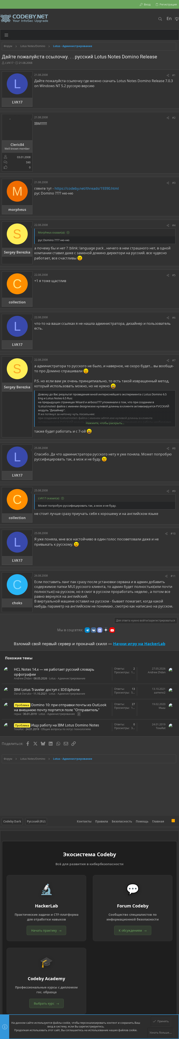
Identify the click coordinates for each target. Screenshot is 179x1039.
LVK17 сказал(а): (49, 498)
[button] (6, 35)
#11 (173, 576)
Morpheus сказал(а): (51, 232)
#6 (174, 318)
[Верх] (168, 821)
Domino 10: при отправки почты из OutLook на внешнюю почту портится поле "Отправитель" (60, 707)
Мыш (162, 708)
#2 (174, 118)
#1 (174, 75)
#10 (173, 533)
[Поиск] (160, 19)
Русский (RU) (36, 821)
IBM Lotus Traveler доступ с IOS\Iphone (47, 689)
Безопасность (122, 821)
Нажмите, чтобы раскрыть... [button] (105, 423)
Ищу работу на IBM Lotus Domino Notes (65, 725)
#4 (174, 225)
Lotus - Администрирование (67, 678)
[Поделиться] (168, 75)
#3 (174, 183)
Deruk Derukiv (22, 693)
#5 (174, 275)
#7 (174, 360)
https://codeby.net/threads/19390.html (87, 188)
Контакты (84, 821)
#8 (174, 448)
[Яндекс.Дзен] (105, 630)
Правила (101, 821)
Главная (158, 821)
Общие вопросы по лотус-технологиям (66, 729)
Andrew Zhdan (23, 678)
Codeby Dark (12, 821)
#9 (174, 491)
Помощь (142, 821)
